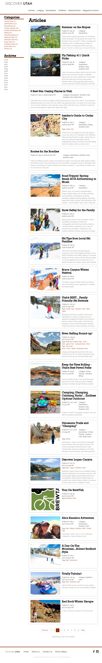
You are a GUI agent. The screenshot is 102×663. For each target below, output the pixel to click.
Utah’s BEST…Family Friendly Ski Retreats (75, 299)
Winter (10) (8, 49)
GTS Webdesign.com (65, 657)
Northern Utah (80, 468)
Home (12, 651)
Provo (68, 348)
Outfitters (62, 10)
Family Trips (70, 309)
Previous (45, 630)
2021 (6, 64)
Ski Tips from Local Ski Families (76, 240)
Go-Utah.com (52, 657)
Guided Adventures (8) (12, 30)
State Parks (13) (10, 46)
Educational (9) (9, 26)
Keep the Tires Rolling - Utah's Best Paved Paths (77, 366)
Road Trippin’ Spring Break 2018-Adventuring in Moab (79, 178)
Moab (74, 348)
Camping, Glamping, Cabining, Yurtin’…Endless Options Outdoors (79, 395)
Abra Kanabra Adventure (78, 517)
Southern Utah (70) (11, 44)
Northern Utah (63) (11, 40)
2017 (6, 73)
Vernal (68, 439)
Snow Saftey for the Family (78, 210)
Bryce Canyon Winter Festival (75, 271)
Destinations (51, 10)
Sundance (73, 560)
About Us (36, 652)
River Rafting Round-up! (77, 333)
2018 (6, 71)
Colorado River (80, 344)
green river (70, 344)
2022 (6, 62)
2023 (6, 60)
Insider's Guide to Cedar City (77, 117)
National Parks (74, 10)
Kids (67, 528)
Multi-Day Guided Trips (74, 342)
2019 (6, 69)
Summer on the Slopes (76, 27)
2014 (6, 80)
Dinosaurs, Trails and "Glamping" (75, 424)
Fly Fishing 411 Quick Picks (75, 57)
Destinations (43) (10, 24)
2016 (6, 76)
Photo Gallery (61, 652)
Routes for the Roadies (44, 151)
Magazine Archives (91, 10)
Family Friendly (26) (11, 28)
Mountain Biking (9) (11, 35)
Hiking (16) (8, 33)
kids (67, 468)
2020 (6, 67)
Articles (31, 10)
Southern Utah (80, 309)
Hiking (72, 528)
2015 (6, 78)
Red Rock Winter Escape (77, 601)
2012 (6, 85)
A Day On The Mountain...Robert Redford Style (79, 548)
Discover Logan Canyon (77, 459)
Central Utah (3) (10, 21)
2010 (6, 89)
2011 (5, 87)
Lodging (40, 10)
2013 (6, 82)
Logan (72, 468)
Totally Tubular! (72, 573)
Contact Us (47, 652)
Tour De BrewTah (73, 490)
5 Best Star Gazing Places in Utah (51, 91)
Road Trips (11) (9, 42)
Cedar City (69, 129)
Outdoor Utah (18, 3)
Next (83, 630)
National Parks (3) (10, 37)
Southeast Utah (82, 348)
